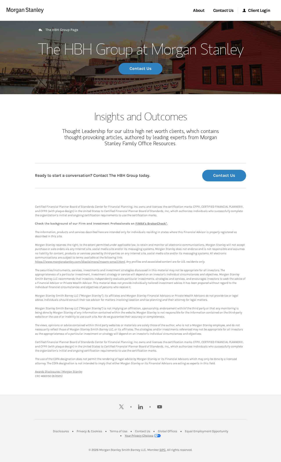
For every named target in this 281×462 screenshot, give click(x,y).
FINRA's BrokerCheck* (151, 223)
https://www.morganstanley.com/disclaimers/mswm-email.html (80, 262)
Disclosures (61, 431)
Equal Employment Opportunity (206, 431)
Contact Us (140, 68)
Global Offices (167, 431)
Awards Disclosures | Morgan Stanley (58, 371)
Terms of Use (118, 431)
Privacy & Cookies (89, 431)
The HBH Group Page (61, 30)
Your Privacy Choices (139, 435)
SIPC (162, 450)
